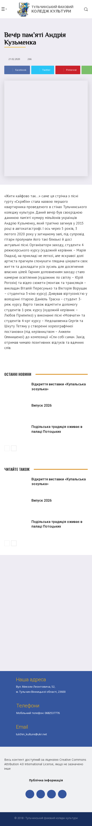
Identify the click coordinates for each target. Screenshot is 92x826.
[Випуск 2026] (16, 411)
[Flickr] (40, 794)
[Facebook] (29, 794)
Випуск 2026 (41, 405)
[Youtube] (62, 794)
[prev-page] (7, 448)
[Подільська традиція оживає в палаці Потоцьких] (16, 432)
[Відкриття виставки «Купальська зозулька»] (16, 390)
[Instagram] (51, 794)
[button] (82, 9)
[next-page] (13, 448)
